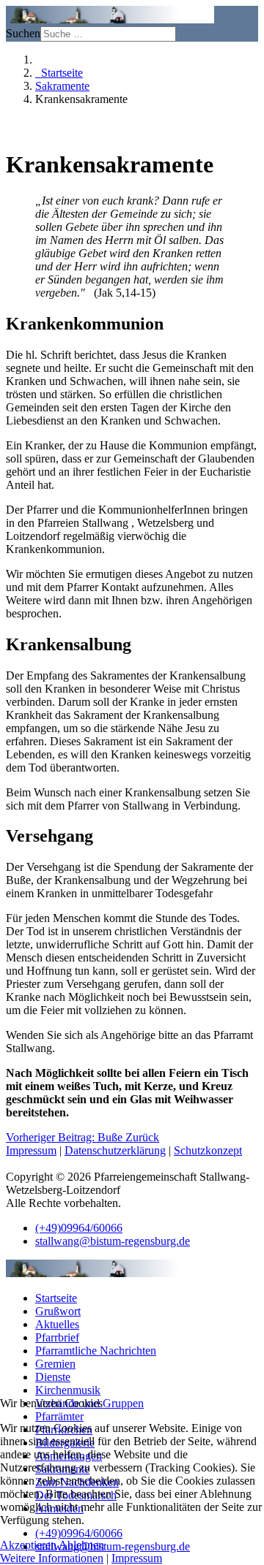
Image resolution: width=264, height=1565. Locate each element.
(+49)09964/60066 (78, 1228)
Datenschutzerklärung (115, 1150)
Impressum (31, 1150)
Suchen (23, 33)
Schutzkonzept (208, 1150)
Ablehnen (81, 1545)
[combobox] (108, 34)
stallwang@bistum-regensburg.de (112, 1241)
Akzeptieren (28, 1545)
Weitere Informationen (51, 1558)
